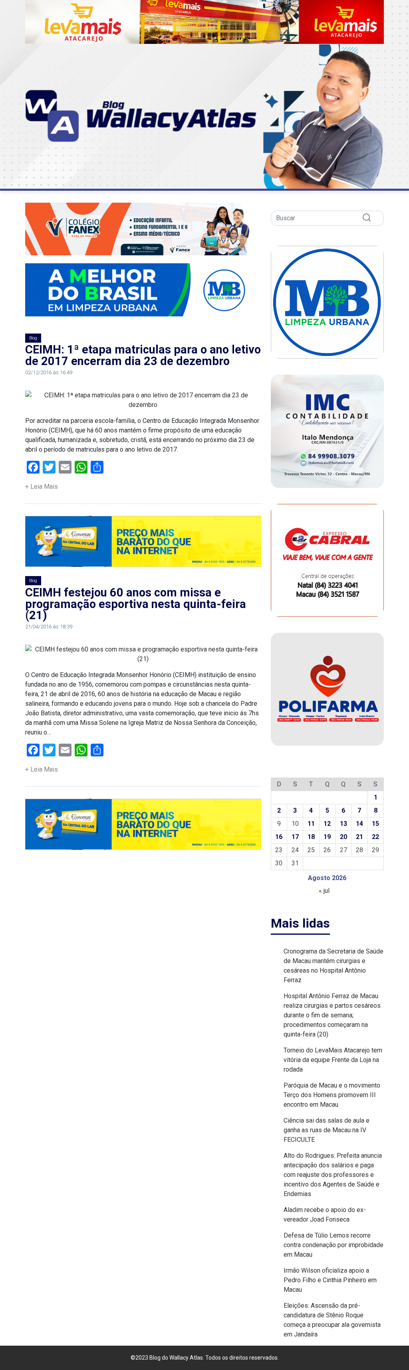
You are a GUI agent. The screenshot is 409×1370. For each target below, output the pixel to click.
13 (343, 823)
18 (311, 837)
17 (295, 837)
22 (375, 837)
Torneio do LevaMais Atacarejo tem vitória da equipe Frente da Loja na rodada (333, 1059)
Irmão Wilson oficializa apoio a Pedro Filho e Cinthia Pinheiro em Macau (330, 1280)
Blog (33, 338)
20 (343, 837)
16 (278, 837)
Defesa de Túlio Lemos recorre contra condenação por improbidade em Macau (333, 1245)
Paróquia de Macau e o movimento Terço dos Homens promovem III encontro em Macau (332, 1095)
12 (327, 823)
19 (327, 837)
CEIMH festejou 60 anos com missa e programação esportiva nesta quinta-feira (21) (135, 604)
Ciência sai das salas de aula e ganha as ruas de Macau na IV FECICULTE (326, 1130)
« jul (324, 890)
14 (359, 823)
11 (311, 823)
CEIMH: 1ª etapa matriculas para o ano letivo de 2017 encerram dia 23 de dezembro (143, 355)
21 (359, 837)
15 (375, 823)
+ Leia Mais (41, 486)
